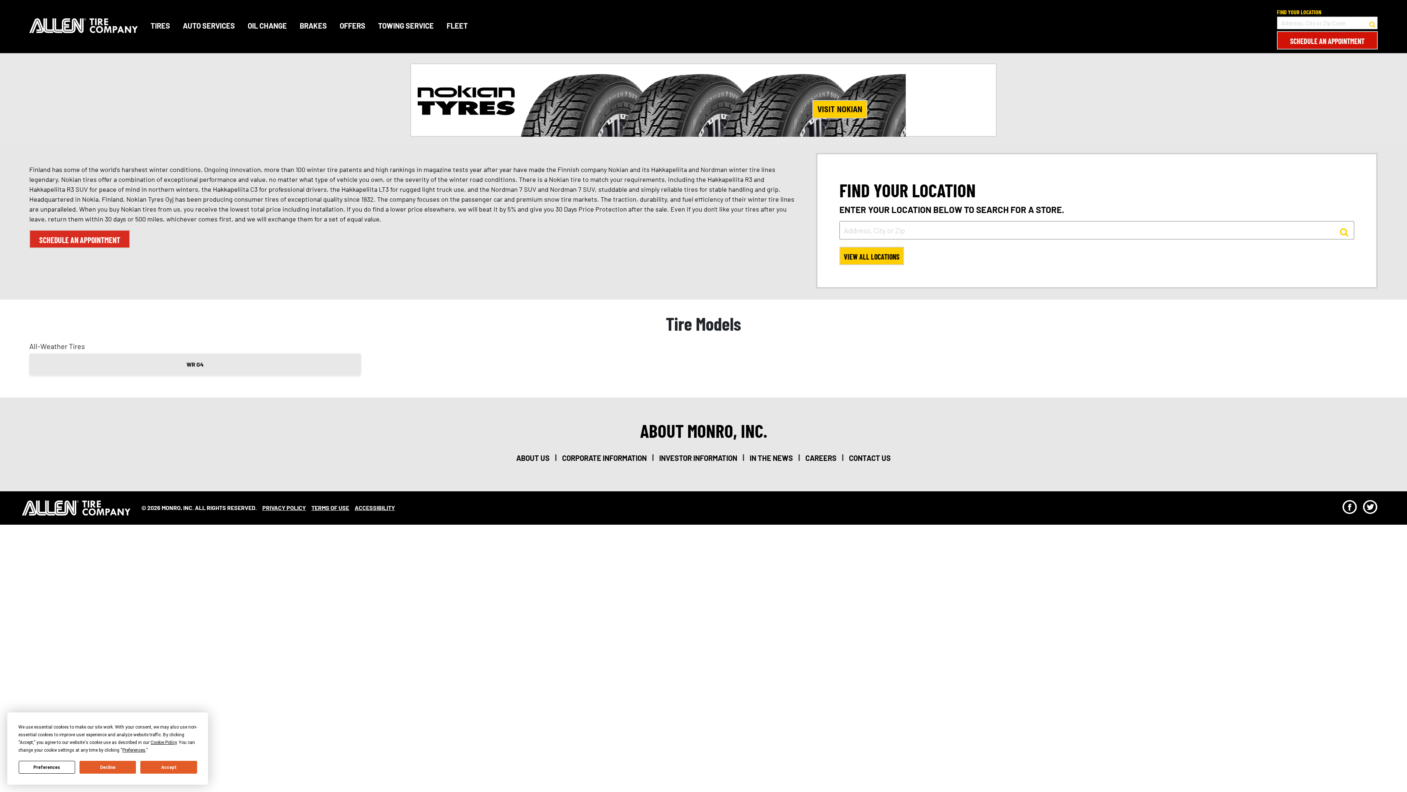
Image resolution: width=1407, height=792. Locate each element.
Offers (352, 25)
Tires (160, 25)
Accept (169, 767)
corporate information (604, 458)
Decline (107, 767)
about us (533, 458)
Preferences (46, 767)
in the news (771, 458)
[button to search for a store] (1372, 23)
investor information (698, 458)
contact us (870, 458)
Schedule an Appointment (1327, 41)
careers (821, 458)
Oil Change (267, 25)
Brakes (313, 25)
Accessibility (375, 507)
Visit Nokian (839, 109)
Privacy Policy (284, 507)
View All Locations (872, 256)
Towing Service (406, 25)
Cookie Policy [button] (164, 742)
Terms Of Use (330, 507)
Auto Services (209, 25)
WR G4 (195, 364)
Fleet (457, 25)
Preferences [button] (133, 750)
